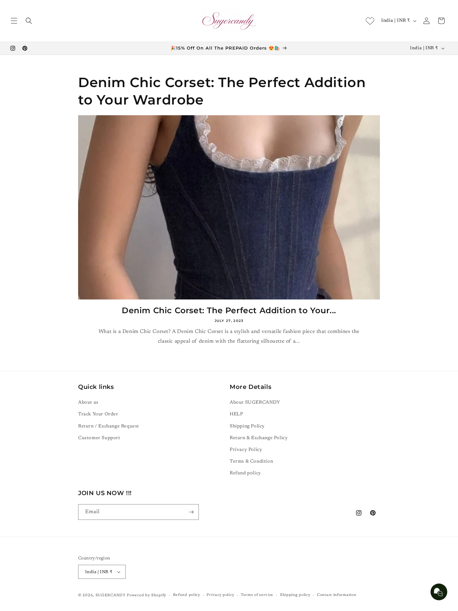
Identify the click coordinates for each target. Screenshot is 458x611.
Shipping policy (295, 595)
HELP (236, 414)
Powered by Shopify (146, 595)
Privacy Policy (246, 450)
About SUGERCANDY (255, 402)
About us (88, 402)
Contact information (336, 595)
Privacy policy (220, 595)
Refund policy (245, 473)
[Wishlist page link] (370, 21)
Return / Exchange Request (108, 426)
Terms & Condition (251, 461)
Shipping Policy (247, 426)
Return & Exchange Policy (259, 438)
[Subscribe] (191, 512)
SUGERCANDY (111, 595)
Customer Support (99, 438)
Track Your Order (98, 414)
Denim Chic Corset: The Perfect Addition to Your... (229, 310)
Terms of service (257, 595)
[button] (14, 20)
